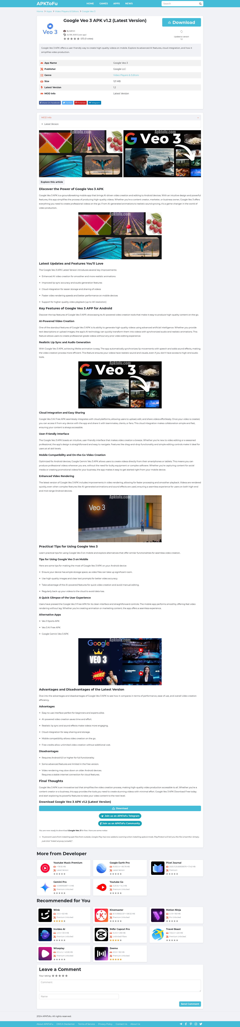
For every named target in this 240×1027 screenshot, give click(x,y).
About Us (135, 1024)
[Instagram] (195, 1023)
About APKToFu (45, 1024)
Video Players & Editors (126, 75)
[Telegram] (180, 1023)
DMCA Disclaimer (66, 1024)
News (129, 3)
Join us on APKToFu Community (121, 823)
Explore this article (52, 182)
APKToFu (47, 3)
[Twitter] (200, 1023)
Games (103, 3)
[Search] (200, 3)
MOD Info (46, 117)
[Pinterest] (190, 1023)
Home (90, 3)
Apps (116, 3)
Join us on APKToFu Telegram (121, 816)
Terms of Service (86, 1024)
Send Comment (190, 1004)
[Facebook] (185, 1023)
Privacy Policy (105, 1024)
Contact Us (121, 1024)
